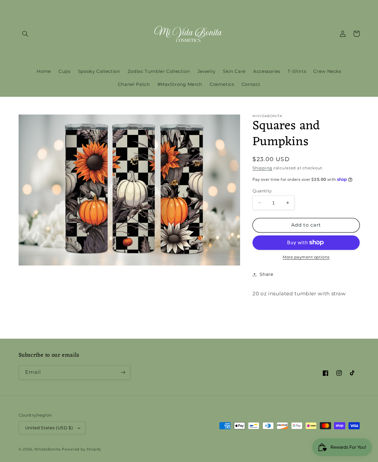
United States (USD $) (49, 427)
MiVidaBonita (47, 449)
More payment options (306, 257)
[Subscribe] (123, 372)
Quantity (262, 190)
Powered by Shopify (81, 449)
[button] (25, 33)
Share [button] (266, 274)
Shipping (262, 168)
